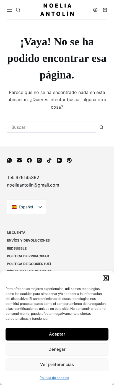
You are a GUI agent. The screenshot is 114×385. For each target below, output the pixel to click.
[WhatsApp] (9, 160)
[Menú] (9, 9)
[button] (105, 278)
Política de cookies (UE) (29, 264)
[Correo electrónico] (19, 160)
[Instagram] (39, 160)
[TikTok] (49, 160)
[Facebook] (29, 160)
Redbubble (17, 248)
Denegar (57, 349)
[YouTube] (59, 160)
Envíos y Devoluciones (28, 240)
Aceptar (57, 334)
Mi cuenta (16, 233)
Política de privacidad (28, 256)
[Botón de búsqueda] (101, 127)
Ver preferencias (57, 364)
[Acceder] (95, 10)
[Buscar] (18, 10)
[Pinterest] (69, 160)
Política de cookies (54, 378)
